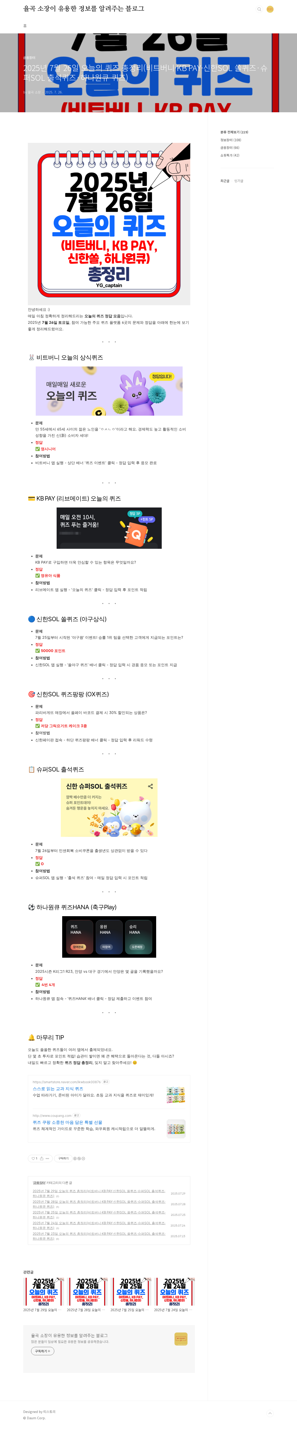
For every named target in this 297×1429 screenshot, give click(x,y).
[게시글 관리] (47, 1158)
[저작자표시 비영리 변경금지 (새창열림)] (79, 1158)
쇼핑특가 (229, 155)
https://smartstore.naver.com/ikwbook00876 (67, 1082)
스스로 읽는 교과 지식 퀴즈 (58, 1088)
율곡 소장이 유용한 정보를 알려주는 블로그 (83, 9)
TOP (270, 1413)
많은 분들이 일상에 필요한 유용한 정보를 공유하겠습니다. (70, 1341)
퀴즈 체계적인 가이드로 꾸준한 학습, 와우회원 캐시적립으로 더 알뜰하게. (94, 1128)
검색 (259, 9)
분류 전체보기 (234, 132)
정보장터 (230, 140)
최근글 (224, 180)
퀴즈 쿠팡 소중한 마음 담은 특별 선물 (67, 1122)
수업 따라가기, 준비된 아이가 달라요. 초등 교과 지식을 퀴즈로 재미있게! (93, 1095)
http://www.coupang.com (52, 1116)
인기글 (238, 180)
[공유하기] (42, 1158)
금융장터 (39, 1183)
